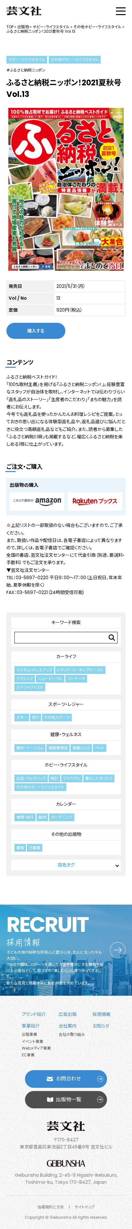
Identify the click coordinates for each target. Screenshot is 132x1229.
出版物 (23, 27)
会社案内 (68, 1026)
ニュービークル (50, 678)
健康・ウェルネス (66, 734)
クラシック (24, 678)
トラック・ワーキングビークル (80, 670)
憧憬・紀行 (25, 817)
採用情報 (102, 1014)
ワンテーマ (76, 678)
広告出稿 (68, 1014)
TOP (9, 27)
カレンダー (66, 804)
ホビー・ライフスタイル (51, 27)
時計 (54, 778)
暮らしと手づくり (98, 778)
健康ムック (81, 748)
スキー (21, 717)
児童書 (34, 847)
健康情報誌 (58, 748)
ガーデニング (61, 817)
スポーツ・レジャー (66, 704)
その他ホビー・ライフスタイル (97, 27)
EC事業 (28, 1055)
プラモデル (71, 778)
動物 (42, 817)
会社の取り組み (72, 1034)
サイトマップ (85, 1207)
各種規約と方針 (50, 1207)
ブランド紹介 (34, 1014)
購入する (36, 331)
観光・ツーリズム (30, 748)
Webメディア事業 (36, 1048)
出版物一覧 (68, 1099)
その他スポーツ (57, 717)
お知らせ (101, 1026)
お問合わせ (68, 1078)
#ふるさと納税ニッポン (25, 70)
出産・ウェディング (31, 778)
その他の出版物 (66, 834)
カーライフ (66, 656)
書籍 (20, 847)
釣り (35, 717)
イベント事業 (32, 1041)
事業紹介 (31, 1026)
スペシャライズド (29, 687)
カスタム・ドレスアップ (34, 670)
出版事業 (29, 1034)
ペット (99, 748)
